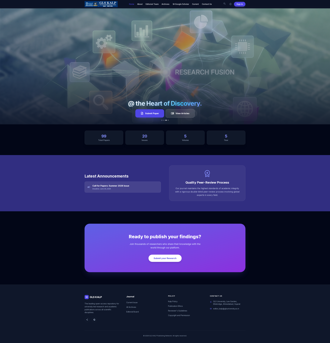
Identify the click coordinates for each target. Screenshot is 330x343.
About (140, 4)
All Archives (131, 307)
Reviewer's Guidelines (177, 311)
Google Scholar (180, 4)
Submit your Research (165, 258)
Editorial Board (132, 312)
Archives (165, 4)
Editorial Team (152, 4)
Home (131, 4)
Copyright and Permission (179, 315)
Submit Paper (150, 113)
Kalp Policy (173, 301)
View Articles (180, 113)
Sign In (240, 4)
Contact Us (207, 4)
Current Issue (132, 302)
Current (195, 4)
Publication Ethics (175, 306)
